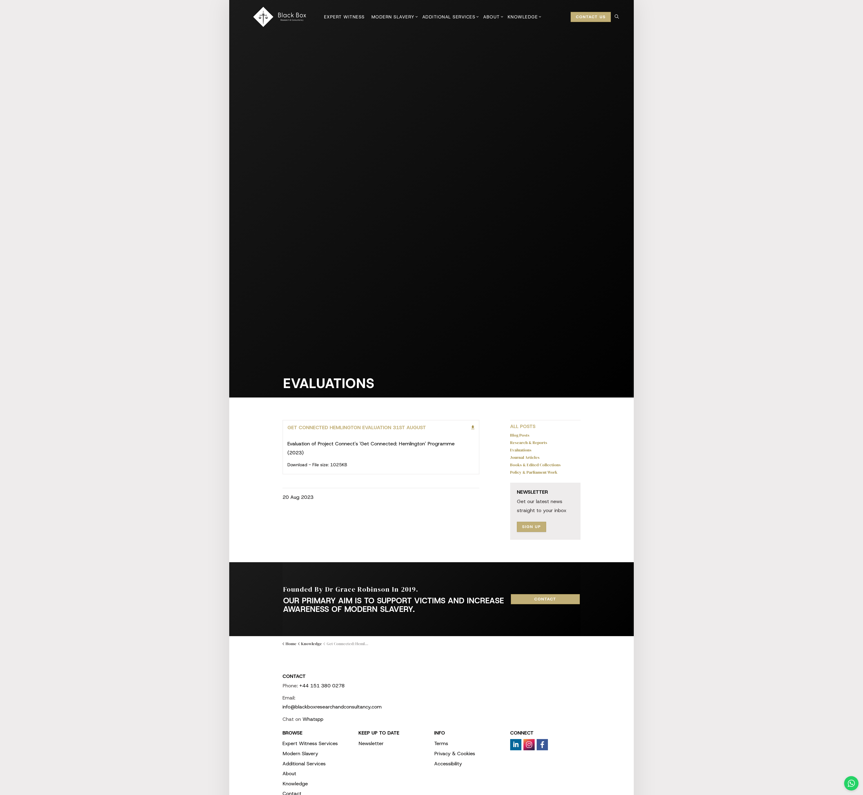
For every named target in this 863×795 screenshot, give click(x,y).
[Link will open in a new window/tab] (515, 744)
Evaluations (521, 450)
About (491, 17)
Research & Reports (528, 442)
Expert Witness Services (310, 743)
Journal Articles (525, 457)
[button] (851, 783)
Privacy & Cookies (454, 753)
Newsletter (371, 743)
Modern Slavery (392, 17)
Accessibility (448, 763)
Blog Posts (519, 435)
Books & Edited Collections (535, 465)
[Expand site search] (616, 16)
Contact (545, 599)
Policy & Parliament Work (533, 472)
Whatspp (312, 719)
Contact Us (591, 17)
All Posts (523, 426)
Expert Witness (344, 17)
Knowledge (523, 17)
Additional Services (449, 17)
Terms (441, 743)
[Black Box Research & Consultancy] (280, 17)
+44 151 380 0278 (322, 685)
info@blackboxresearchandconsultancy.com (332, 707)
